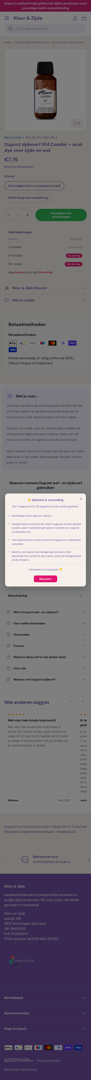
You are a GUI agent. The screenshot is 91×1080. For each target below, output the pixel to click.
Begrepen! (45, 578)
